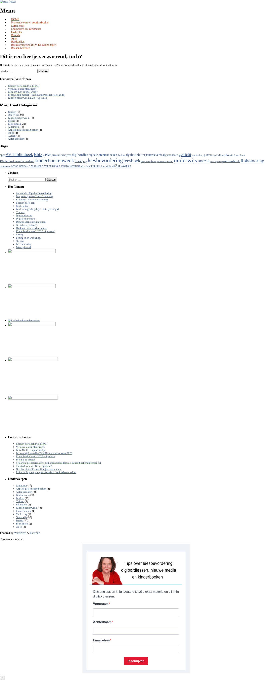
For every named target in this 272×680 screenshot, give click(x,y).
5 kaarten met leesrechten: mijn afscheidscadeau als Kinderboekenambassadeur (58, 462)
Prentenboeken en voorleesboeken (30, 22)
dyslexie (121, 155)
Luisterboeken (23, 511)
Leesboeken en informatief (26, 28)
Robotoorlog (252, 160)
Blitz (38, 154)
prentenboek (231, 161)
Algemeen (13, 126)
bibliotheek (23, 154)
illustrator (229, 155)
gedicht (185, 154)
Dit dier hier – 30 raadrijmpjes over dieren (38, 469)
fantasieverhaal (155, 154)
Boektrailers (22, 206)
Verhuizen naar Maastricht (22, 88)
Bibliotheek (14, 123)
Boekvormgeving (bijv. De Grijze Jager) (34, 44)
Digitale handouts (25, 218)
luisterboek (162, 161)
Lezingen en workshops (28, 237)
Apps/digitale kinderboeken (23, 129)
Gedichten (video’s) (26, 225)
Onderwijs (13, 115)
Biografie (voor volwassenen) (32, 199)
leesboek (131, 160)
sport (87, 166)
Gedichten (17, 32)
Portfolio (35, 532)
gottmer (208, 154)
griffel (217, 155)
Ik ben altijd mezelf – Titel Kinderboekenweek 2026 (36, 94)
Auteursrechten (16, 138)
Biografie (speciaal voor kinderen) (34, 196)
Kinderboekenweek (18, 118)
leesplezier (146, 161)
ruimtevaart (5, 166)
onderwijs (185, 160)
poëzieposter (216, 161)
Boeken (12, 112)
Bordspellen (17, 41)
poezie (203, 160)
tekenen (95, 165)
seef (83, 166)
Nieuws (20, 241)
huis (222, 155)
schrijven (54, 165)
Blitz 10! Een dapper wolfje (23, 91)
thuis (103, 166)
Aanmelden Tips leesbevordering (34, 193)
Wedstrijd (110, 166)
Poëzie (11, 120)
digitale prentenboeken (103, 154)
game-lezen (171, 154)
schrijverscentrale (70, 165)
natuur (170, 161)
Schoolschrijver (38, 165)
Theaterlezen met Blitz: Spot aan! (34, 466)
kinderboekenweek (54, 160)
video (11, 132)
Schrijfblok (22, 523)
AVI (9, 154)
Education (21, 504)
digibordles (80, 155)
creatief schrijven (61, 154)
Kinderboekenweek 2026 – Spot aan (27, 97)
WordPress (20, 532)
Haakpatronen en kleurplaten (31, 228)
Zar (117, 166)
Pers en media (23, 244)
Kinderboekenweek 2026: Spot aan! (35, 231)
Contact (20, 212)
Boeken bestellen (20, 48)
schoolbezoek (19, 165)
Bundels (15, 35)
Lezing (19, 234)
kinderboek (239, 155)
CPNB (47, 154)
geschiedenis (197, 155)
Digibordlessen (24, 215)
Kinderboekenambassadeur (17, 161)
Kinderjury (81, 161)
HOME (15, 19)
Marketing (21, 514)
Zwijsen (126, 165)
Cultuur (12, 135)
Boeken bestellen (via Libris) (23, 86)
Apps (14, 38)
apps (2, 154)
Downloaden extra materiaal (31, 222)
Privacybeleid (23, 247)
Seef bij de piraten (25, 459)
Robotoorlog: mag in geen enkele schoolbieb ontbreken (46, 472)
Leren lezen (17, 25)
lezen (153, 161)
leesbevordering (105, 160)
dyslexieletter (135, 155)
